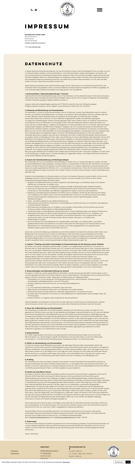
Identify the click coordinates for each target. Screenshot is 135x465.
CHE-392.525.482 (34, 47)
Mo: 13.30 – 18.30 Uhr (75, 451)
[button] (99, 9)
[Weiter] (125, 2)
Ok (128, 462)
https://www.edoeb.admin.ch (39, 417)
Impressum (14, 451)
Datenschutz (15, 453)
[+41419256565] (32, 10)
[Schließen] (133, 462)
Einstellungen (119, 462)
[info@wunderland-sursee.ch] (36, 10)
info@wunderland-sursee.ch (35, 43)
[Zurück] (9, 2)
